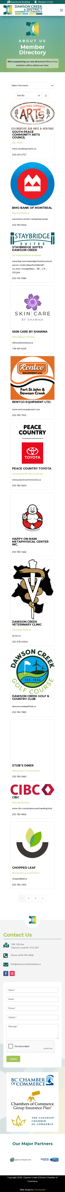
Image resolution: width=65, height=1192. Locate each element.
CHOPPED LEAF (24, 867)
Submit (13, 1058)
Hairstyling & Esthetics (23, 336)
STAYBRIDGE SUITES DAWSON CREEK (27, 248)
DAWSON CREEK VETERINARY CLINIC (27, 623)
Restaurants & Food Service (26, 770)
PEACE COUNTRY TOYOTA (31, 468)
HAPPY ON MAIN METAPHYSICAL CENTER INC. (30, 541)
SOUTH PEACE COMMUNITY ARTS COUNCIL (26, 134)
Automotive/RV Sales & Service (27, 473)
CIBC (15, 797)
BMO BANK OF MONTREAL (32, 208)
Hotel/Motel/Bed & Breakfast (26, 255)
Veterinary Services (21, 629)
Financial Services (20, 213)
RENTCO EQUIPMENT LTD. (31, 402)
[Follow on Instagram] (12, 973)
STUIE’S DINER (23, 765)
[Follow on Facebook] (5, 973)
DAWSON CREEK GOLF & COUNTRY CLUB (30, 697)
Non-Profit (17, 142)
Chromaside (39, 1189)
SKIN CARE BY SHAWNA (29, 331)
